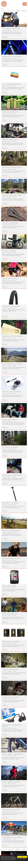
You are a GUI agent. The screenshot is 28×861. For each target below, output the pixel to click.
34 (19, 10)
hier (15, 859)
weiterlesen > (5, 36)
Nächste (25, 10)
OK (22, 856)
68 (22, 10)
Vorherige (10, 10)
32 (15, 10)
